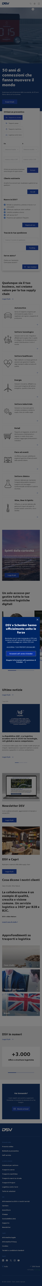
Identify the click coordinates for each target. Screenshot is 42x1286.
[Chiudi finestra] (37, 619)
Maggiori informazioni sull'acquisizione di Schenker (21, 661)
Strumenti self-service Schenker (21, 653)
